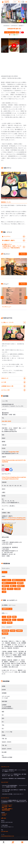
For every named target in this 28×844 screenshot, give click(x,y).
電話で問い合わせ (10, 32)
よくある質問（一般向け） (7, 806)
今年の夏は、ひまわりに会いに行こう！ (13, 794)
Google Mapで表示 (14, 451)
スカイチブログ (4, 782)
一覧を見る (23, 254)
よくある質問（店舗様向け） (7, 808)
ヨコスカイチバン (5, 797)
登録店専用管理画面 (6, 810)
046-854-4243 (6, 421)
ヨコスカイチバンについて (7, 804)
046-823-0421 (4, 831)
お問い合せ (3, 818)
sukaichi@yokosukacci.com (7, 836)
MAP (17, 32)
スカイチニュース (5, 766)
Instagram (4, 813)
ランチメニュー (6, 307)
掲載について (4, 807)
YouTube (4, 815)
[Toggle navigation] (26, 2)
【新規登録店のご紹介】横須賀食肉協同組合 (13, 778)
